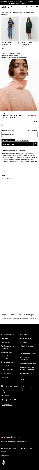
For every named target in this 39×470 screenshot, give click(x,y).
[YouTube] (15, 400)
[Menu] (36, 7)
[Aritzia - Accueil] (7, 7)
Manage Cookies (21, 441)
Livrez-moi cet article (8, 140)
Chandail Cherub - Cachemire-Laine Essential (7, 44)
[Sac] (32, 7)
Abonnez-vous (5, 395)
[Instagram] (6, 400)
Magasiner (24, 3)
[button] (8, 130)
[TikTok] (2, 400)
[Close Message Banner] (36, 2)
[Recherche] (27, 7)
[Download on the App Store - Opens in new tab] (19, 405)
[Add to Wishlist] (18, 43)
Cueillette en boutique (22, 140)
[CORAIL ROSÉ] (2, 125)
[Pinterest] (10, 400)
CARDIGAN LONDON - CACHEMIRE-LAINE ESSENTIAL (26, 44)
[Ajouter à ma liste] (35, 144)
